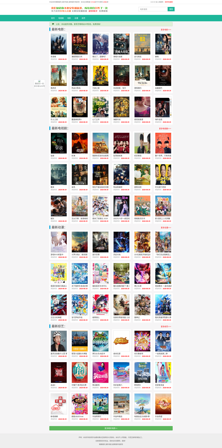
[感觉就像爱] (142, 107)
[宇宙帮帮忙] (100, 404)
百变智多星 (159, 385)
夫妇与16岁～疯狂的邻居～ (124, 218)
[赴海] (80, 143)
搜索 (171, 9)
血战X (53, 385)
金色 (73, 187)
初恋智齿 (137, 155)
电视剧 (61, 18)
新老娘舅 (54, 416)
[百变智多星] (163, 372)
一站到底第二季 (161, 353)
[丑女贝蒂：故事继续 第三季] (80, 206)
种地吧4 (137, 385)
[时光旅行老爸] (163, 174)
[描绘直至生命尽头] (100, 273)
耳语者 (53, 56)
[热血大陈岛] (80, 75)
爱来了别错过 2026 (100, 218)
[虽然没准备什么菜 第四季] (59, 341)
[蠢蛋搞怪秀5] (80, 107)
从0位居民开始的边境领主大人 (145, 254)
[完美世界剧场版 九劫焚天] (121, 304)
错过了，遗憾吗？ (99, 56)
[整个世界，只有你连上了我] (163, 143)
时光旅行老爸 (160, 187)
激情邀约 (137, 88)
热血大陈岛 (76, 88)
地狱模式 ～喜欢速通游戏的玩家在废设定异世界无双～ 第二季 (166, 286)
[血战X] (59, 372)
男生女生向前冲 (98, 353)
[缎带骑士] (100, 304)
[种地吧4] (142, 372)
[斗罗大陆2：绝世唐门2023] (80, 242)
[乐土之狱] (59, 107)
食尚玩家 (117, 353)
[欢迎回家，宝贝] (121, 75)
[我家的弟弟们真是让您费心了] (59, 273)
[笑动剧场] (100, 372)
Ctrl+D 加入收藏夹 (157, 2)
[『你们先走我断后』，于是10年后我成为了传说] (163, 242)
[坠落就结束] (121, 143)
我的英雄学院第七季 (163, 317)
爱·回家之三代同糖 (162, 218)
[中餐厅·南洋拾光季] (80, 372)
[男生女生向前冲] (100, 341)
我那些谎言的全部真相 (101, 155)
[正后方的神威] (59, 304)
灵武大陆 (117, 254)
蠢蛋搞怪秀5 (77, 119)
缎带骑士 (96, 317)
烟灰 (52, 218)
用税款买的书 (139, 218)
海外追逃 (158, 119)
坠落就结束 (117, 155)
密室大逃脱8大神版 (79, 353)
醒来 (52, 187)
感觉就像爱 (138, 119)
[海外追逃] (163, 107)
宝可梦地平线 (77, 317)
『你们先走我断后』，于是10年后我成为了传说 (166, 254)
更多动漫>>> (166, 227)
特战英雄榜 (117, 187)
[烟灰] (59, 206)
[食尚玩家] (121, 341)
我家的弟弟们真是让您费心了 (61, 286)
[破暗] (163, 44)
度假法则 (137, 187)
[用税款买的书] (142, 206)
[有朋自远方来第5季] (142, 404)
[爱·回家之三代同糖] (163, 206)
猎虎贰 (53, 88)
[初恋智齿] (142, 143)
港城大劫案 (117, 56)
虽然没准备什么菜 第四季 (61, 353)
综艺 (83, 18)
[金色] (80, 174)
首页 (53, 18)
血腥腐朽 (158, 88)
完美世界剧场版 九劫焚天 (123, 317)
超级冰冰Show (77, 416)
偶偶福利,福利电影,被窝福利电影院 (111, 444)
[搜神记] (142, 304)
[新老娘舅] (59, 404)
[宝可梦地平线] (80, 304)
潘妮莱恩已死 (77, 56)
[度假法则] (142, 174)
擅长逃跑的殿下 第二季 (122, 286)
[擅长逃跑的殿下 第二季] (121, 273)
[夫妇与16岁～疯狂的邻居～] (121, 206)
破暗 (157, 56)
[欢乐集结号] (142, 341)
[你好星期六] (121, 372)
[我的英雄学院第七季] (163, 304)
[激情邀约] (142, 75)
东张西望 (158, 416)
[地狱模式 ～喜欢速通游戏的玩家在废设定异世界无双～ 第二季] (163, 273)
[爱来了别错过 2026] (100, 206)
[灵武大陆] (121, 242)
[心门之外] (100, 107)
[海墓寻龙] (121, 107)
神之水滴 (137, 286)
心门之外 (96, 119)
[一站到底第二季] (163, 341)
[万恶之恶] (100, 75)
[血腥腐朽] (163, 75)
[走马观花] (142, 44)
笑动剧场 (96, 385)
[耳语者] (59, 44)
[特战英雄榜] (121, 174)
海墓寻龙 (117, 119)
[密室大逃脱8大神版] (80, 341)
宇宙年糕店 (117, 416)
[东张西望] (163, 404)
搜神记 (137, 317)
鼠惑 (52, 155)
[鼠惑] (59, 143)
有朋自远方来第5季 (142, 416)
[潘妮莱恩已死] (80, 44)
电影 (69, 18)
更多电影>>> (166, 29)
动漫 (76, 18)
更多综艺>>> (166, 326)
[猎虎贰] (59, 75)
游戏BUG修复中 (57, 254)
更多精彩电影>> (111, 428)
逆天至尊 (96, 254)
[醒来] (59, 174)
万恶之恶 (96, 88)
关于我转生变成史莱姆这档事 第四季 (82, 286)
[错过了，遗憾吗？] (100, 44)
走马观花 (137, 56)
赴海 (73, 155)
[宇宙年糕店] (121, 404)
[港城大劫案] (121, 44)
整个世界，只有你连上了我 (166, 155)
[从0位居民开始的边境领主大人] (142, 242)
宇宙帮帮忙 (96, 416)
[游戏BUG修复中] (59, 242)
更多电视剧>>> (165, 128)
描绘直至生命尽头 (99, 286)
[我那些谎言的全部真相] (100, 143)
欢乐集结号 (138, 353)
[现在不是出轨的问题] (100, 174)
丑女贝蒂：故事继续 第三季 (82, 218)
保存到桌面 (169, 2)
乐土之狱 (54, 119)
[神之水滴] (142, 273)
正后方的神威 (56, 317)
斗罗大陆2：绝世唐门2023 (82, 254)
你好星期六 (117, 385)
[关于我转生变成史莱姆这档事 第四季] (80, 273)
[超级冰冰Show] (80, 404)
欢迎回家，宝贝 (119, 88)
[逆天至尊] (100, 242)
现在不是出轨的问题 (100, 187)
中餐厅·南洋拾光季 (79, 385)
